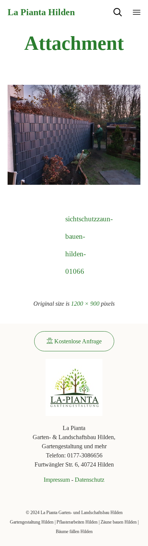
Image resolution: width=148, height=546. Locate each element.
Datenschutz (89, 479)
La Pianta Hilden (41, 12)
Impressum (57, 479)
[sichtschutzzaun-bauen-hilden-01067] (74, 183)
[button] (74, 341)
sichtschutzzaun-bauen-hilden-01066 (74, 221)
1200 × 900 (85, 303)
